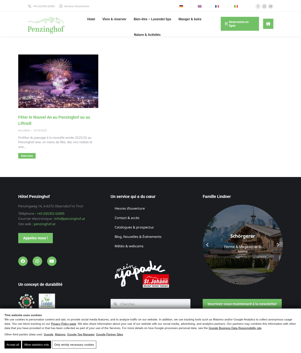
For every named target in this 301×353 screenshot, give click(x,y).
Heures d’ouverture (130, 208)
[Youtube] (52, 261)
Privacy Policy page (63, 323)
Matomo (60, 334)
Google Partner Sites (109, 334)
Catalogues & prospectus (134, 227)
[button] (207, 244)
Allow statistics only (36, 344)
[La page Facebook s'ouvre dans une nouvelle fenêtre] (258, 6)
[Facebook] (23, 261)
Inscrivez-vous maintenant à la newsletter (242, 304)
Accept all (13, 344)
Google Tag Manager (80, 334)
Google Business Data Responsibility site (235, 328)
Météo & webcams (129, 246)
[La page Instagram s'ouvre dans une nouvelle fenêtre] (264, 6)
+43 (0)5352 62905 (44, 6)
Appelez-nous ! (35, 238)
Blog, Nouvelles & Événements (138, 236)
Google (48, 334)
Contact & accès (127, 218)
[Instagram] (37, 261)
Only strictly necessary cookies (74, 344)
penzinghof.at (44, 224)
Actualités (24, 130)
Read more (27, 155)
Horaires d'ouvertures (76, 6)
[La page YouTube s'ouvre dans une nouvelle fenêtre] (270, 6)
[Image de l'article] (58, 81)
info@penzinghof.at (69, 218)
